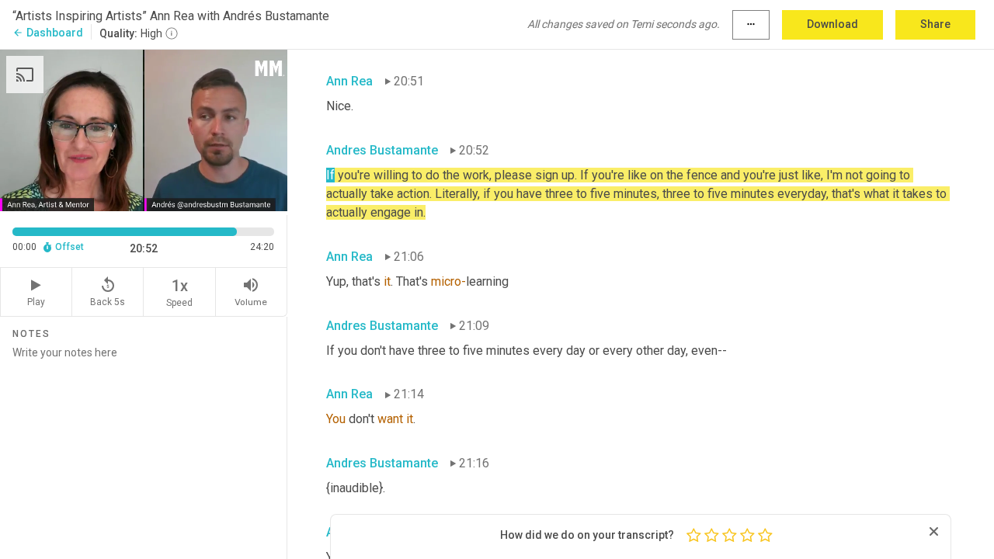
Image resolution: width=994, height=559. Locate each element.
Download (832, 24)
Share (935, 24)
